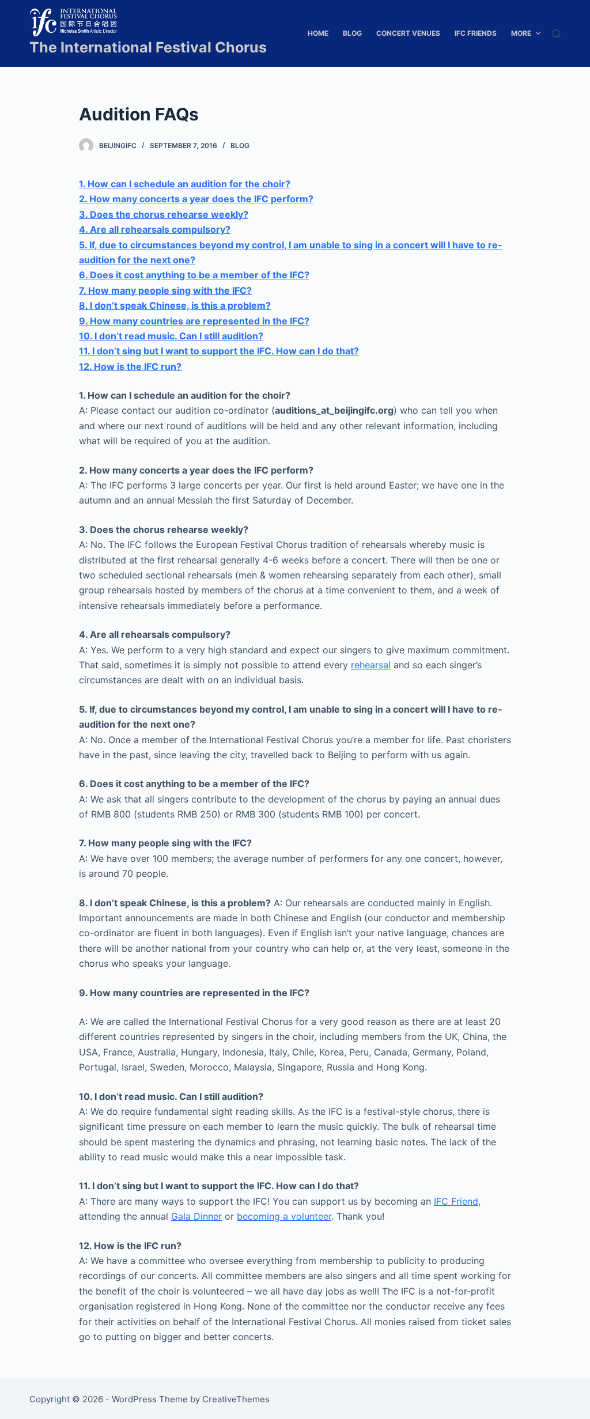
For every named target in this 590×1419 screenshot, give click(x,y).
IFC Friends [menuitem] (476, 33)
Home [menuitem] (318, 33)
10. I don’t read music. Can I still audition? (171, 336)
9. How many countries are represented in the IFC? (194, 321)
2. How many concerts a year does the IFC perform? (196, 199)
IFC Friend (456, 1201)
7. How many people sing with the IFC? (165, 290)
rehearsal (371, 665)
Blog (239, 145)
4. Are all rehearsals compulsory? (154, 229)
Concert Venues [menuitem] (408, 33)
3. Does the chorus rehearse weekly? (163, 214)
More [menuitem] (521, 33)
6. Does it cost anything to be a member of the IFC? (194, 275)
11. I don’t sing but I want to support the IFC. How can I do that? (219, 351)
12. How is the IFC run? (130, 366)
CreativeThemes (236, 1399)
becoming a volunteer (284, 1216)
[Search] (556, 33)
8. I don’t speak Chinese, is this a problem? (175, 305)
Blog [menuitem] (352, 33)
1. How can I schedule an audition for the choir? (184, 184)
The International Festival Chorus (148, 47)
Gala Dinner (196, 1216)
